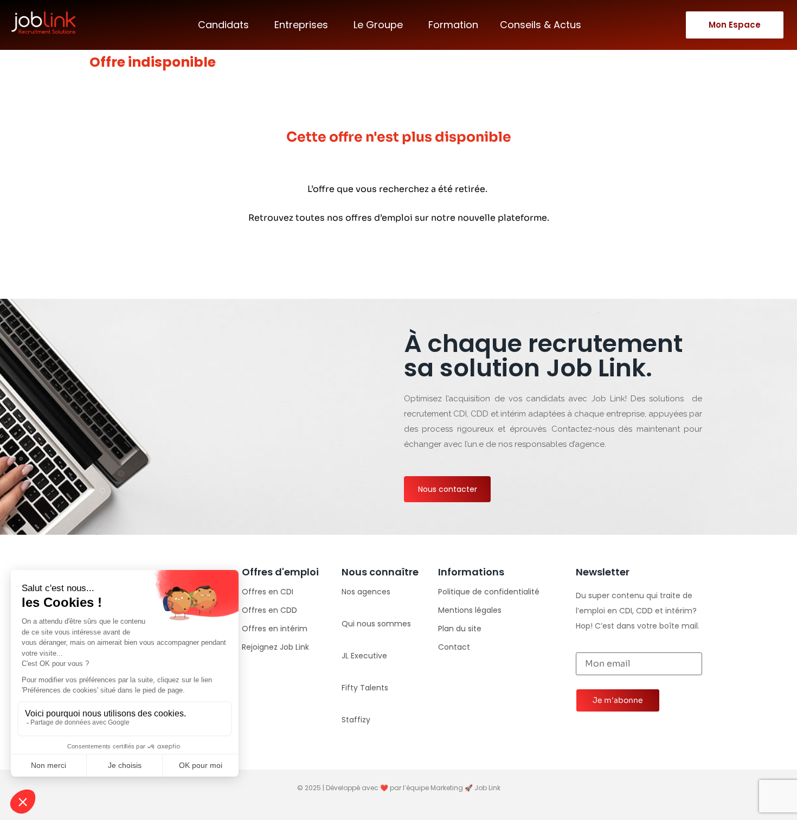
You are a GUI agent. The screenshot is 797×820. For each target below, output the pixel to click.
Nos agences (366, 591)
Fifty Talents (365, 687)
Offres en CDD (269, 610)
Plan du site (459, 628)
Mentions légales (470, 610)
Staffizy (356, 719)
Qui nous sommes (376, 623)
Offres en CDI (267, 591)
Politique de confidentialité (488, 591)
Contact (454, 647)
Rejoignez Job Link (275, 647)
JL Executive (364, 655)
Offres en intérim (274, 628)
